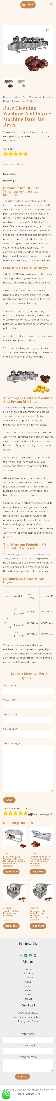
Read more (11, 871)
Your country (10, 729)
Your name (28, 1033)
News (28, 981)
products (16, 97)
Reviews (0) (9, 180)
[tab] (28, 174)
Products (28, 977)
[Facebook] (21, 955)
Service (28, 986)
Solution (28, 973)
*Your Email (9, 700)
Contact (28, 994)
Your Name (9, 685)
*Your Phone (10, 714)
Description (9, 174)
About (28, 990)
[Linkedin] (35, 955)
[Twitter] (25, 955)
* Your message (28, 1057)
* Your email (28, 1045)
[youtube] (30, 955)
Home (6, 97)
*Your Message (11, 743)
